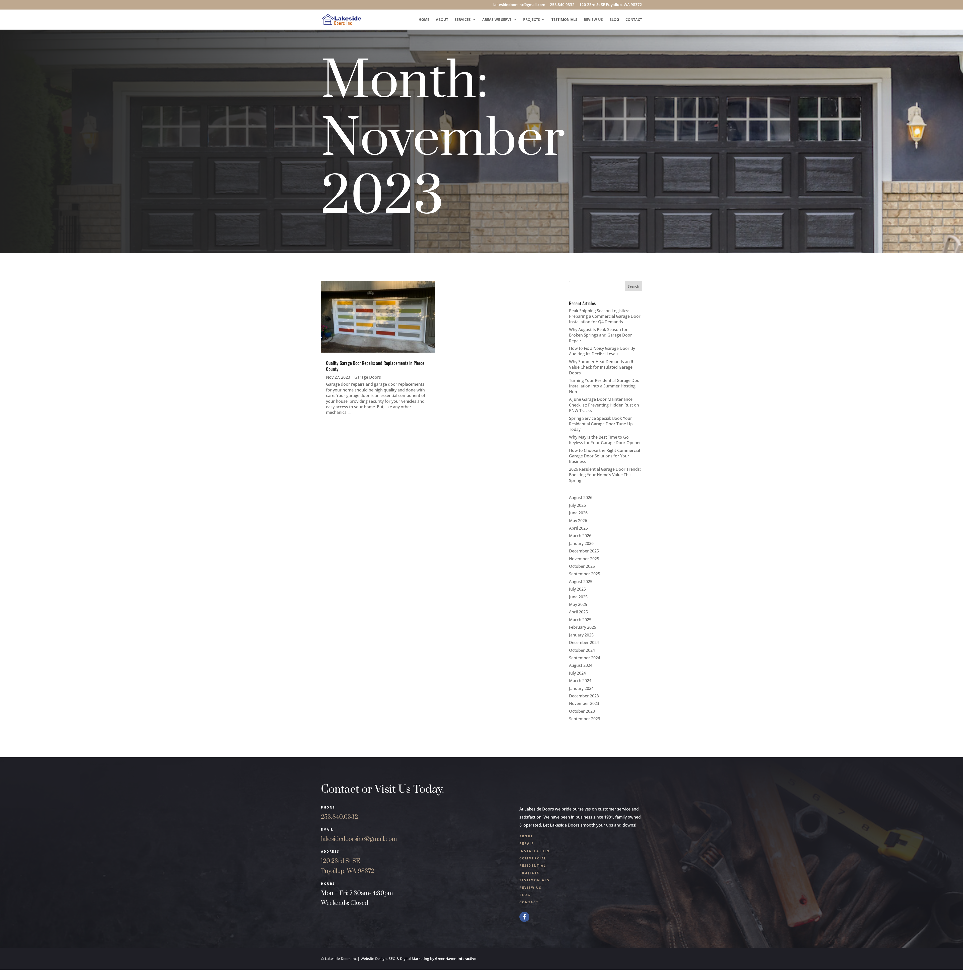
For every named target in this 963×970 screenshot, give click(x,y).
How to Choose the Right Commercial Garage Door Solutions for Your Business (604, 456)
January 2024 (581, 688)
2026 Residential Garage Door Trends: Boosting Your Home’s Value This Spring (605, 474)
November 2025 (584, 558)
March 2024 (580, 680)
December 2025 (584, 551)
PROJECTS (529, 873)
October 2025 (582, 566)
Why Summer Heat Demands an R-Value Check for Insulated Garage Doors (601, 367)
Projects (531, 20)
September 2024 (584, 658)
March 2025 (580, 619)
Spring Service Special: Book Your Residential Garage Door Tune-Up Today (601, 424)
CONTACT (528, 902)
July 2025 (577, 589)
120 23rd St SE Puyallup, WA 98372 (610, 5)
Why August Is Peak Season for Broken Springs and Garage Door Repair (600, 335)
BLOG (524, 895)
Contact (633, 20)
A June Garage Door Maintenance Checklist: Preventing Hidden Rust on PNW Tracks (604, 404)
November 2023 (584, 703)
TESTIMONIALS (534, 880)
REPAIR (526, 843)
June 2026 (578, 513)
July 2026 (577, 505)
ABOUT (526, 836)
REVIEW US (530, 887)
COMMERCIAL (532, 858)
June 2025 (578, 597)
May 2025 (578, 604)
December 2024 (584, 642)
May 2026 (578, 520)
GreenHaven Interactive (455, 958)
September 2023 (584, 718)
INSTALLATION (534, 851)
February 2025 (582, 627)
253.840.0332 (562, 5)
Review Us (593, 20)
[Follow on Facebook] (524, 917)
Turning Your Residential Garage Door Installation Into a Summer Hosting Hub (605, 386)
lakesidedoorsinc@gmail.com (519, 5)
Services (463, 20)
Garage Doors (367, 377)
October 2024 (582, 650)
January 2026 (581, 543)
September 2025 (584, 574)
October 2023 (582, 711)
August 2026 (580, 497)
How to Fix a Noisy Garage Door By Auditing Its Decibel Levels (602, 351)
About (442, 20)
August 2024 (580, 665)
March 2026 (580, 535)
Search (633, 286)
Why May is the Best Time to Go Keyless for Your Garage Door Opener (605, 439)
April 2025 (578, 612)
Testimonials (564, 20)
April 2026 (578, 528)
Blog (614, 20)
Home (424, 20)
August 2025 (580, 581)
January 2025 (581, 635)
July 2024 (577, 673)
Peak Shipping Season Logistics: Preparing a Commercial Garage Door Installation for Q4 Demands (604, 316)
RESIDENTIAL (532, 865)
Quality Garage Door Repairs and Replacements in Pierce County (375, 366)
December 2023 (584, 696)
